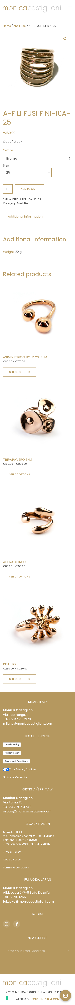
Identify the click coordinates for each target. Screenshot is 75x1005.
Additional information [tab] (25, 216)
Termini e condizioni (16, 867)
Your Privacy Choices (23, 769)
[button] (70, 8)
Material (8, 150)
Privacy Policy (12, 752)
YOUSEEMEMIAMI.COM (45, 999)
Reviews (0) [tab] (17, 223)
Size (6, 165)
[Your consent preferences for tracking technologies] (7, 998)
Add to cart (29, 189)
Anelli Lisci (19, 26)
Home (7, 26)
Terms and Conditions (16, 761)
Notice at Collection (15, 777)
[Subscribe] (67, 951)
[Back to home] (32, 8)
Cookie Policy (12, 744)
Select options (19, 372)
